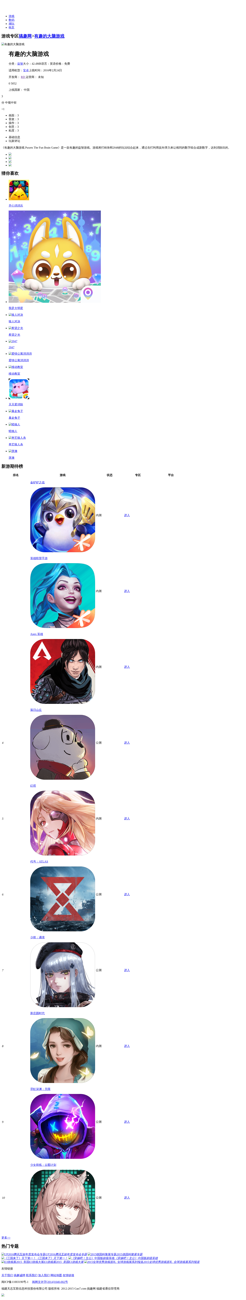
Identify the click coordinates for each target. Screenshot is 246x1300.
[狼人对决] (16, 314)
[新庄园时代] (62, 1082)
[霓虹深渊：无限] (62, 1157)
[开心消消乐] (19, 199)
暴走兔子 (14, 417)
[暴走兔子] (16, 411)
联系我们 (31, 1275)
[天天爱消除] (19, 398)
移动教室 (14, 373)
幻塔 (33, 785)
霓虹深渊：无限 (40, 1089)
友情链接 (68, 1275)
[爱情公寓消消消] (20, 353)
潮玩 (11, 23)
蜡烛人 (13, 431)
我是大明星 (16, 308)
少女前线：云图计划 (43, 1164)
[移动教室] (16, 366)
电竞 (11, 27)
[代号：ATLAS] (62, 930)
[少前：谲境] (62, 1006)
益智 (20, 63)
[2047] (13, 341)
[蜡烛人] (14, 424)
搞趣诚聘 (19, 1275)
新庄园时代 (37, 1013)
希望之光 (14, 334)
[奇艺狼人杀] (17, 437)
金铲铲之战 (37, 482)
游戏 (11, 16)
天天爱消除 (16, 404)
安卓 (26, 70)
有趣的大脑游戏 (49, 36)
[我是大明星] (55, 301)
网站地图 (56, 1275)
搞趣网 (25, 36)
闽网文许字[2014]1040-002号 (50, 1281)
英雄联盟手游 (39, 558)
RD (23, 77)
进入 (127, 515)
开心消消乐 (16, 205)
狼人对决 (14, 321)
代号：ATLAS (39, 861)
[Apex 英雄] (62, 702)
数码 (11, 19)
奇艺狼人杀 (16, 444)
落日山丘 (36, 709)
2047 (11, 347)
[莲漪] (13, 451)
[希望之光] (16, 328)
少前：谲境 (37, 937)
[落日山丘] (62, 778)
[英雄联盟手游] (62, 627)
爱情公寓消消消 (19, 360)
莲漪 (11, 457)
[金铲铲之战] (62, 551)
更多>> (5, 1237)
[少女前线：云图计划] (62, 1233)
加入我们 (44, 1275)
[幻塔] (62, 854)
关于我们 (7, 1275)
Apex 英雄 (36, 634)
